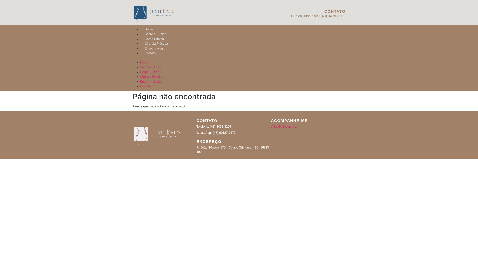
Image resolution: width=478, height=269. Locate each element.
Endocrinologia (155, 48)
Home (149, 29)
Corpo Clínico (154, 39)
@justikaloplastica (284, 126)
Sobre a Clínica (155, 34)
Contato (150, 53)
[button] (239, 58)
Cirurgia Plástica (156, 43)
